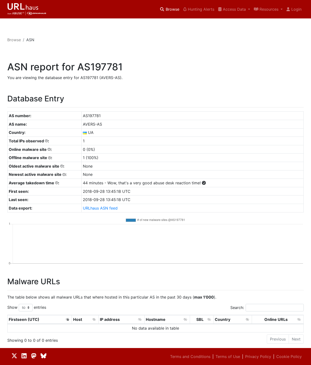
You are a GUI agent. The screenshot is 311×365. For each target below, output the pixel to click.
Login (296, 9)
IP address (110, 319)
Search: (237, 307)
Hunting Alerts (200, 9)
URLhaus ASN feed (100, 208)
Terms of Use (228, 356)
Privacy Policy (258, 356)
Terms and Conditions (190, 356)
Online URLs (276, 319)
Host (77, 319)
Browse (171, 9)
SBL (200, 319)
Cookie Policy (289, 356)
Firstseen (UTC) (24, 319)
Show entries (26, 307)
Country (222, 319)
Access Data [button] (234, 9)
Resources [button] (269, 9)
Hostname (155, 319)
